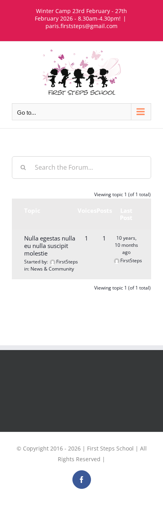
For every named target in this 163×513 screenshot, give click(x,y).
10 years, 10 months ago (126, 245)
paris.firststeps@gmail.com (81, 26)
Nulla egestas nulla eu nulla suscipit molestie (49, 245)
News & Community (52, 268)
